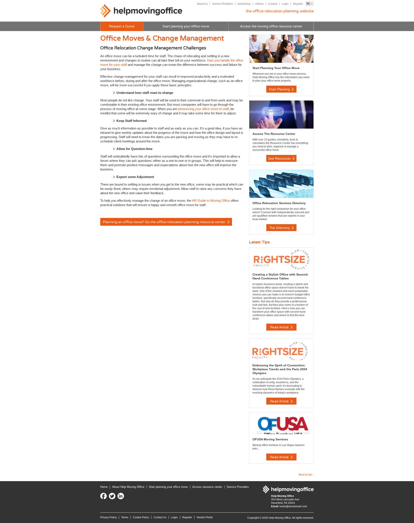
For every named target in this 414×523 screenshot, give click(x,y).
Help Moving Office (141, 11)
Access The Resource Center (273, 133)
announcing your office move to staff (203, 109)
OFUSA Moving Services (270, 439)
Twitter (112, 496)
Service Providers (222, 3)
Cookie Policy (141, 517)
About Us (202, 3)
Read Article (280, 327)
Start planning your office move (186, 26)
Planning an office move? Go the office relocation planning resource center (164, 222)
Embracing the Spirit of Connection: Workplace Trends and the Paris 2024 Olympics (279, 369)
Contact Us (160, 517)
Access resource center (207, 486)
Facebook (103, 496)
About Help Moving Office (128, 486)
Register (298, 3)
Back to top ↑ (306, 474)
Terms (124, 517)
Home (104, 486)
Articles (259, 3)
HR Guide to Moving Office (211, 200)
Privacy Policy (108, 517)
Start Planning (280, 89)
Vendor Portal (205, 517)
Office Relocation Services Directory (279, 203)
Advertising (244, 3)
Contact (272, 3)
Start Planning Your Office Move (276, 68)
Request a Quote (122, 26)
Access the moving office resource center (271, 26)
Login (285, 3)
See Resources (280, 159)
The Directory (280, 228)
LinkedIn (121, 496)
